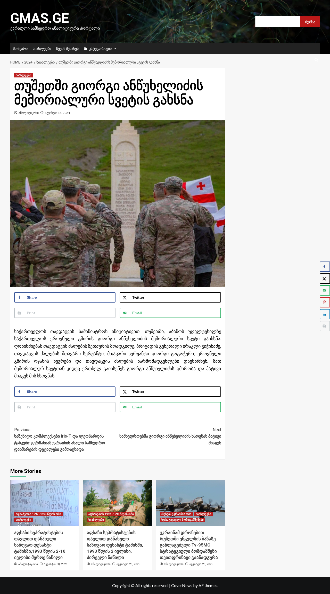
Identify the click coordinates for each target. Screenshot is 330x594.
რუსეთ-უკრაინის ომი (176, 514)
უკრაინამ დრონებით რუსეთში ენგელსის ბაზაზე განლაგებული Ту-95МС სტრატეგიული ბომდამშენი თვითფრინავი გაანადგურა (189, 545)
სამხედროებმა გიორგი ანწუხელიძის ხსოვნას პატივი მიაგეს (170, 436)
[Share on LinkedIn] (325, 314)
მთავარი (20, 48)
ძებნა (310, 21)
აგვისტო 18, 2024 (57, 113)
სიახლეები (42, 48)
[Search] (316, 60)
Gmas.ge (39, 18)
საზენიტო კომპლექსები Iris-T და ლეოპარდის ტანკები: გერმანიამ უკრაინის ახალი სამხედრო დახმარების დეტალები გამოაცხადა (59, 439)
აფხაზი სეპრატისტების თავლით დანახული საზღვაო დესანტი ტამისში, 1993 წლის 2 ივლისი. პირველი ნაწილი (115, 545)
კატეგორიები (100, 48)
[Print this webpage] (325, 326)
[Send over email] (325, 290)
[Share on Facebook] (325, 267)
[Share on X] (325, 278)
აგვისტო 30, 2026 (55, 564)
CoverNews (181, 585)
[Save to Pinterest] (325, 302)
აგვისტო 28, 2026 (128, 564)
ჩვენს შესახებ (67, 48)
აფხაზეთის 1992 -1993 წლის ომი (38, 514)
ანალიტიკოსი (29, 113)
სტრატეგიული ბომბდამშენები (182, 519)
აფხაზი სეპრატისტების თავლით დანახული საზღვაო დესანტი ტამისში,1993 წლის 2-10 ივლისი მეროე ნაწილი (39, 545)
